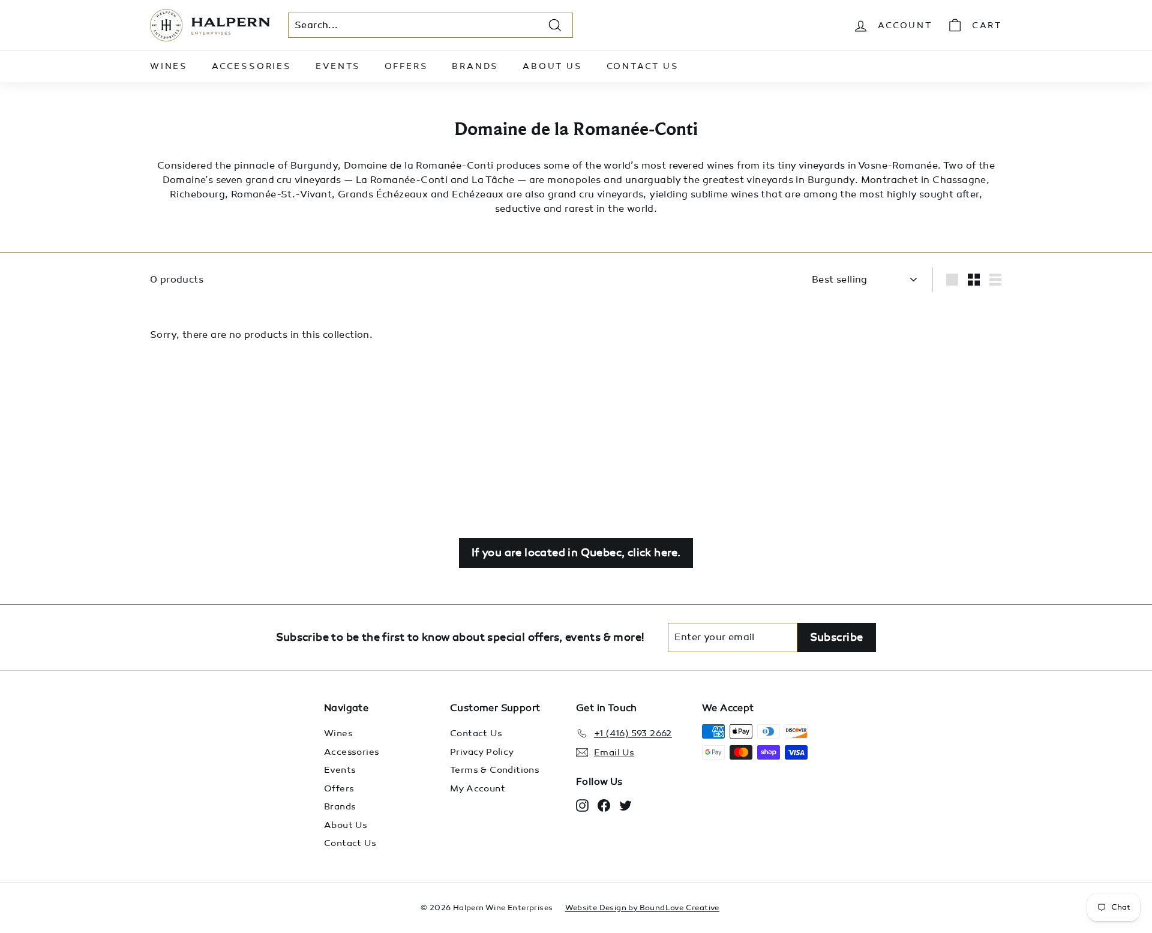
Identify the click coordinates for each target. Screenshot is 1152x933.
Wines (169, 66)
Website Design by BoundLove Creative (642, 908)
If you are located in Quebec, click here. (576, 552)
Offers (406, 66)
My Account (477, 788)
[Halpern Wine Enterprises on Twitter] (625, 805)
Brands (475, 66)
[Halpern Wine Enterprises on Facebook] (604, 805)
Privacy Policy (482, 751)
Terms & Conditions (494, 769)
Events (338, 66)
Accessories (252, 66)
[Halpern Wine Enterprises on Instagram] (582, 805)
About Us (552, 66)
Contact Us (643, 66)
